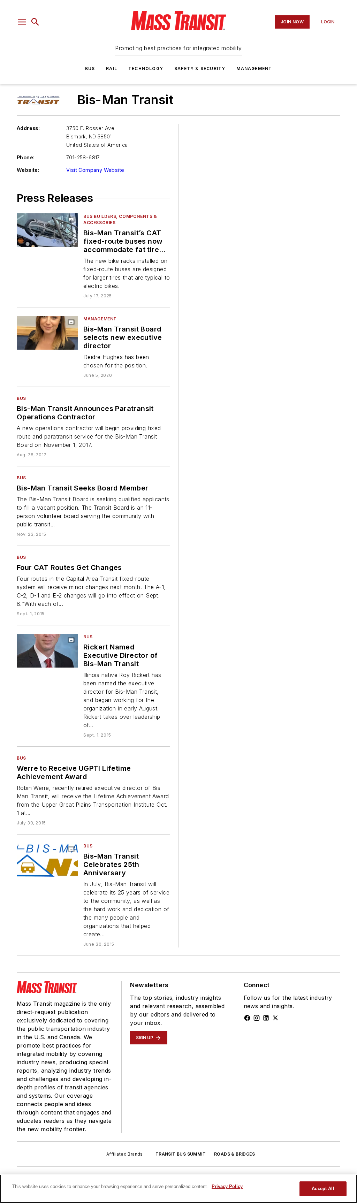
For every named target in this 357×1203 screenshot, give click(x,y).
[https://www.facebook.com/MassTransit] (247, 1017)
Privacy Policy (227, 1186)
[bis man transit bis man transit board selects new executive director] (47, 333)
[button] (22, 22)
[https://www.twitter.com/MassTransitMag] (275, 1017)
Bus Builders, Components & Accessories (120, 219)
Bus (90, 68)
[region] (178, 1188)
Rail (111, 68)
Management (254, 68)
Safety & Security (199, 68)
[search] (35, 22)
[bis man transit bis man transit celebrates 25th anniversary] (47, 860)
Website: (28, 170)
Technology (145, 68)
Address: (28, 128)
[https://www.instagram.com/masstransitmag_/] (256, 1017)
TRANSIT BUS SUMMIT (180, 1154)
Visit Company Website (95, 170)
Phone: (26, 157)
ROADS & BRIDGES (234, 1154)
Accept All (323, 1188)
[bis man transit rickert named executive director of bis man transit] (47, 651)
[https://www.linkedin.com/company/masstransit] (266, 1017)
